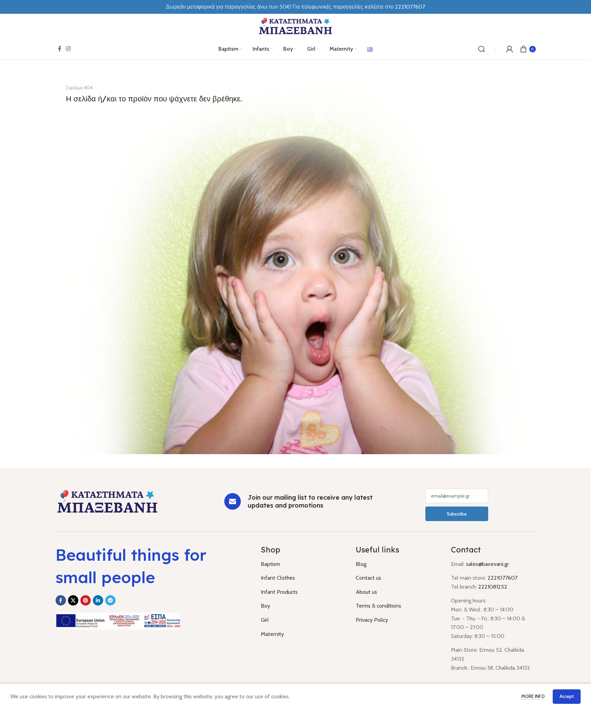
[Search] (482, 49)
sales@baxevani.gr (487, 564)
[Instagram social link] (68, 48)
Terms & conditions (378, 605)
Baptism (270, 564)
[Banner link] (296, 263)
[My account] (509, 49)
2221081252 (492, 586)
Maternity (272, 634)
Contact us (368, 578)
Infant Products (279, 592)
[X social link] (73, 600)
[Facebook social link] (60, 48)
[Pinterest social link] (85, 600)
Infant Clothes (278, 578)
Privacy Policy (372, 620)
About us (366, 592)
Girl (265, 620)
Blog (361, 564)
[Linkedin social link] (98, 600)
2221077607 (410, 6)
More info (533, 696)
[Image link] (107, 501)
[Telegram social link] (110, 600)
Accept (567, 696)
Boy (265, 605)
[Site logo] (296, 25)
